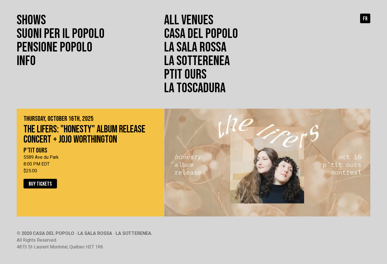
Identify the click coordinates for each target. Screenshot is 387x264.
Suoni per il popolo (61, 34)
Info (26, 61)
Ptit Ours (185, 74)
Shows (31, 20)
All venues (188, 20)
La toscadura (195, 88)
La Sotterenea (197, 61)
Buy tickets (40, 184)
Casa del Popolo (201, 34)
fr (365, 18)
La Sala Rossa (195, 47)
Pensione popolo (54, 47)
